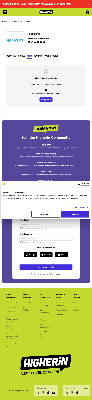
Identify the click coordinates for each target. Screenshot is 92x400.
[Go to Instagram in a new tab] (43, 393)
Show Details (80, 207)
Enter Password (26, 234)
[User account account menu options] (88, 12)
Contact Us (27, 303)
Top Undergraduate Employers (12, 336)
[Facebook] (38, 41)
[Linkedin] (41, 41)
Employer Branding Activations (43, 334)
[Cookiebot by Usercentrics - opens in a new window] (79, 184)
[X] (44, 41)
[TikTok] (32, 41)
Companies (10, 312)
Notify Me (45, 99)
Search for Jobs (12, 303)
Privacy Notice (54, 274)
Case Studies (51, 55)
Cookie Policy (61, 314)
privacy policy (34, 198)
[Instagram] (29, 41)
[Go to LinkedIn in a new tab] (38, 393)
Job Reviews (11, 307)
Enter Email (25, 220)
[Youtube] (35, 41)
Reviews (38, 55)
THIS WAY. (65, 4)
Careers (76, 314)
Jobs (29, 55)
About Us (76, 303)
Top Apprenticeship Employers (12, 319)
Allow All (75, 214)
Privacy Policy (61, 310)
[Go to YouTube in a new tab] (53, 393)
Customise (44, 214)
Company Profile (15, 55)
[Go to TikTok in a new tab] (48, 393)
